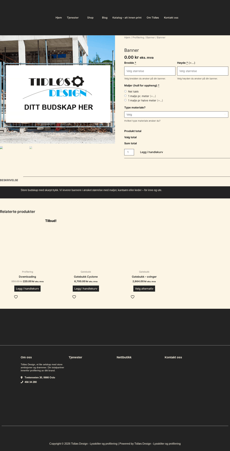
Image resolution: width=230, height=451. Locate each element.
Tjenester (73, 17)
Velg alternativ (144, 288)
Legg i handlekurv (151, 152)
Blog (104, 17)
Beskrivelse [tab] (9, 180)
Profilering (138, 37)
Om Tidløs (153, 17)
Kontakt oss (171, 17)
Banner (150, 37)
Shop (90, 17)
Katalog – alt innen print (127, 17)
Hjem (59, 17)
